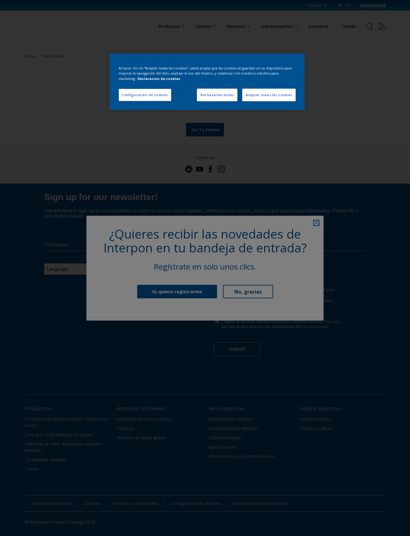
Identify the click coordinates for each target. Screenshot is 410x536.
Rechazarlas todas (217, 95)
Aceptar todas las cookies (269, 95)
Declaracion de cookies (158, 78)
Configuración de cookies (145, 95)
